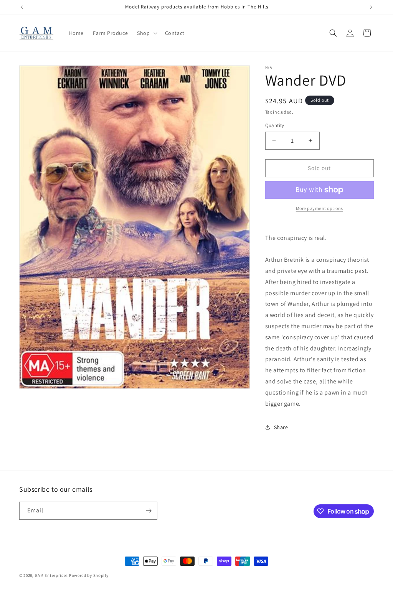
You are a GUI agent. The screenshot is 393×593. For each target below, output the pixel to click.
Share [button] (281, 427)
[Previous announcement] (21, 7)
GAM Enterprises (51, 575)
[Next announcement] (371, 7)
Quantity (274, 125)
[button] (146, 33)
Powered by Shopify (89, 575)
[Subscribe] (148, 511)
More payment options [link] (319, 208)
